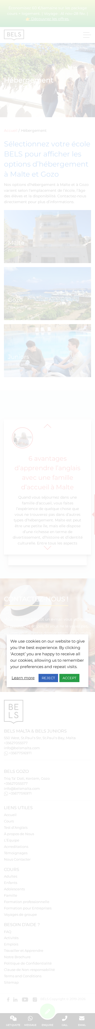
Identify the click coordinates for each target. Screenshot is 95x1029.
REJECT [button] (48, 678)
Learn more (23, 677)
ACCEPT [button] (69, 678)
